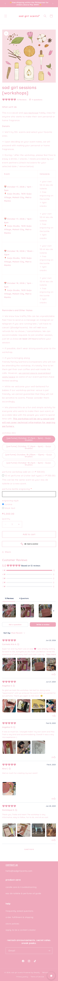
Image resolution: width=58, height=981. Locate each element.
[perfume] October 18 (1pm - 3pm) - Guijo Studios (28, 464)
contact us (12, 864)
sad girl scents (17, 972)
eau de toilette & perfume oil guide (23, 893)
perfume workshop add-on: (23, 471)
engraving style (10, 500)
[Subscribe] (49, 950)
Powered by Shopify (32, 972)
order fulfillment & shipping (19, 917)
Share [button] (8, 552)
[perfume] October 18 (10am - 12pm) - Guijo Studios (28, 455)
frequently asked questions (19, 911)
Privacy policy (22, 977)
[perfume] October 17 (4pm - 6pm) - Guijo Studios (28, 447)
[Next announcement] (53, 4)
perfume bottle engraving (16, 489)
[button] (6, 16)
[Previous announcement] (5, 4)
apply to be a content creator (21, 930)
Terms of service (37, 977)
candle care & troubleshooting (21, 887)
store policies (12, 923)
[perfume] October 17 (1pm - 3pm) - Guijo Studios (29, 439)
